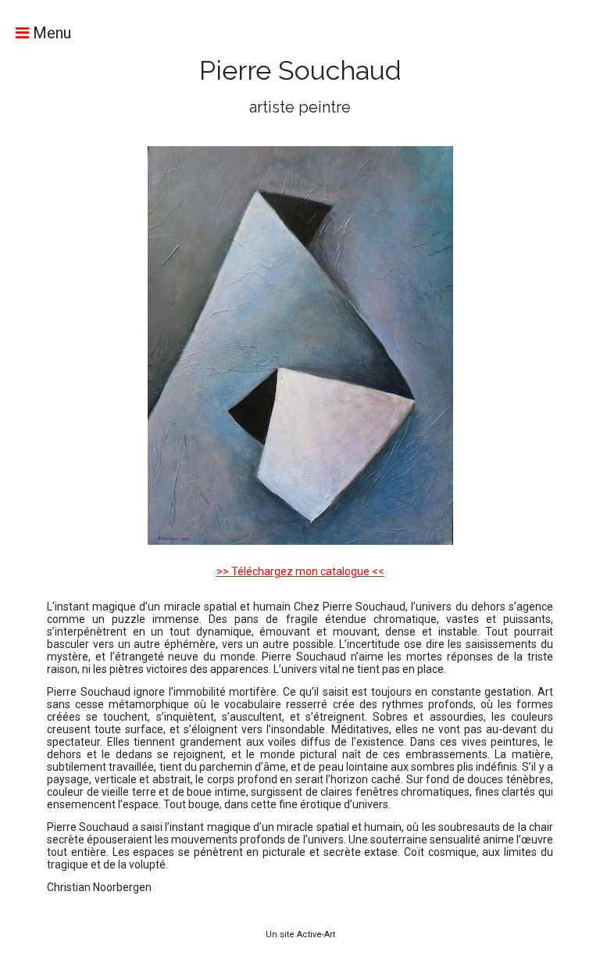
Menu (50, 32)
